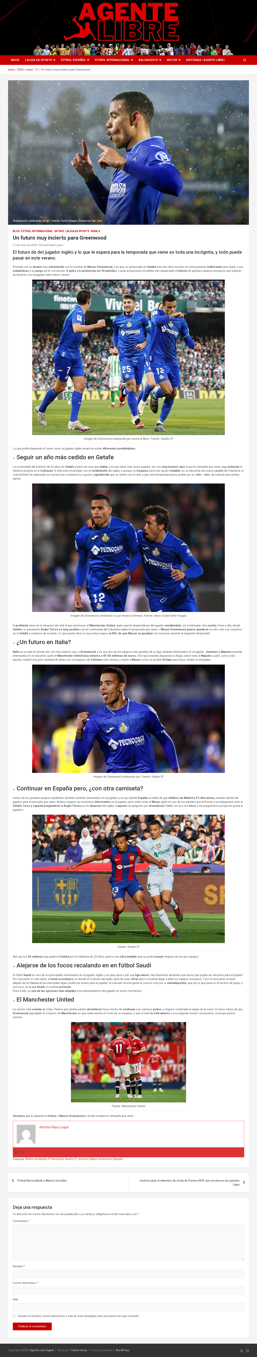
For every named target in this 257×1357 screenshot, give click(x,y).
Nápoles (118, 1158)
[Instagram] (16, 1152)
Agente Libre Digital (41, 1350)
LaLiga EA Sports (38, 60)
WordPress (122, 1350)
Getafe (59, 231)
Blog (16, 231)
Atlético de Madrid (36, 1158)
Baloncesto (148, 60)
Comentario (21, 1221)
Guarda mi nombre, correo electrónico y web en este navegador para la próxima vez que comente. (78, 1316)
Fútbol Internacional (112, 60)
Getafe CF (71, 1158)
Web (15, 1299)
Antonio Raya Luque (51, 245)
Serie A (95, 231)
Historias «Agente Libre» (205, 60)
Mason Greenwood (101, 1158)
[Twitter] (22, 1152)
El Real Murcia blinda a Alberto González (42, 1180)
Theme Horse (78, 1350)
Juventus (83, 1158)
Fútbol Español (73, 60)
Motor (172, 60)
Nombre (19, 1266)
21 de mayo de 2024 (25, 245)
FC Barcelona (56, 1158)
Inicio (15, 60)
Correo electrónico (25, 1283)
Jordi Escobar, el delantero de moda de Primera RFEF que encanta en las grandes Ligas (189, 1182)
